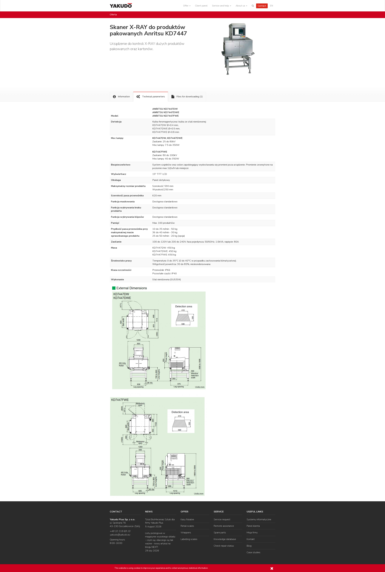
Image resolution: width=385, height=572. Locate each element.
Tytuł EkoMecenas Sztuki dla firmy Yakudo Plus (160, 521)
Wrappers (186, 532)
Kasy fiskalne (187, 519)
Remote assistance (224, 526)
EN (271, 5)
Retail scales (187, 526)
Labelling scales (189, 539)
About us (241, 5)
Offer (186, 5)
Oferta (113, 14)
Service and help (221, 5)
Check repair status (224, 545)
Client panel (201, 5)
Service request (222, 519)
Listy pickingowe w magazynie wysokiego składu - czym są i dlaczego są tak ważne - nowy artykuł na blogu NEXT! (160, 540)
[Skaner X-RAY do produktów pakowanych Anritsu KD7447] (242, 51)
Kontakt (251, 539)
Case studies (253, 552)
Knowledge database (225, 539)
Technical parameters (153, 96)
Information (123, 96)
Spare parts (220, 532)
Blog (249, 545)
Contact (262, 5)
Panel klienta (253, 526)
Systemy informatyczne (259, 519)
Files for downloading (189, 96)
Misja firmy (252, 532)
